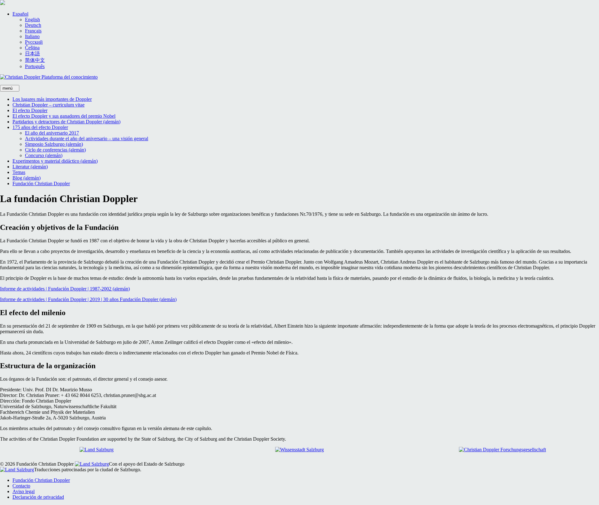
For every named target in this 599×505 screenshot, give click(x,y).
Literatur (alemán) (30, 166)
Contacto (21, 485)
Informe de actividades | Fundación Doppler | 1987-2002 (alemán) (65, 288)
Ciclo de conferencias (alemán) (55, 149)
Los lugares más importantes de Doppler (52, 99)
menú (8, 88)
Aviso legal (23, 491)
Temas (18, 172)
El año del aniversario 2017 (52, 133)
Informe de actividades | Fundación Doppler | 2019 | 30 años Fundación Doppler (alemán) (88, 299)
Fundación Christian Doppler (41, 183)
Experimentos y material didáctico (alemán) (55, 161)
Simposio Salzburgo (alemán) (54, 144)
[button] (20, 14)
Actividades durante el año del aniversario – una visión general (86, 138)
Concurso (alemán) (43, 155)
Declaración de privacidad (38, 497)
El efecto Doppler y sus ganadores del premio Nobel (63, 116)
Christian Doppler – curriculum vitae (48, 104)
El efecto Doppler (29, 110)
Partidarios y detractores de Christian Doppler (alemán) (66, 121)
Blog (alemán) (26, 178)
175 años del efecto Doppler (40, 127)
